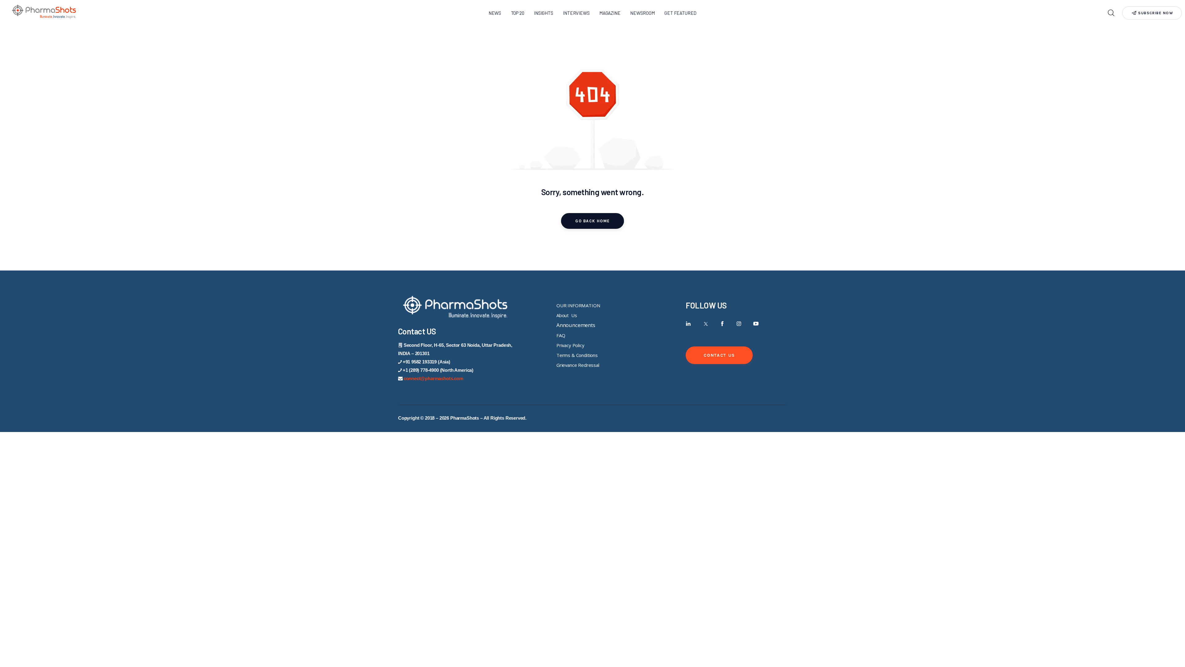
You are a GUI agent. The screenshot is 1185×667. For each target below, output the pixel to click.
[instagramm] (739, 323)
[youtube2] (756, 323)
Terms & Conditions (577, 355)
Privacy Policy (570, 345)
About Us (566, 315)
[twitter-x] (705, 323)
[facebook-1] (722, 323)
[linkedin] (688, 323)
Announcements (575, 325)
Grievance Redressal (577, 365)
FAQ (560, 335)
